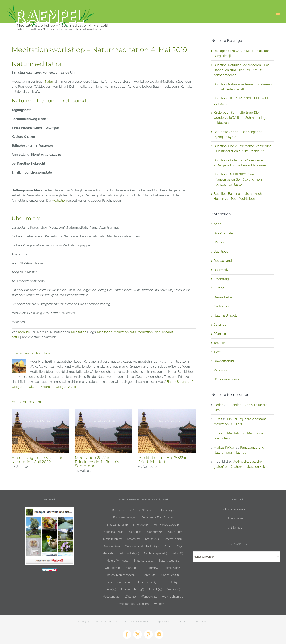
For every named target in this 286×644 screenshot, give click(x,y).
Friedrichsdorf (113, 531)
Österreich (221, 324)
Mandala (112, 546)
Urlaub (155, 589)
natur (15, 337)
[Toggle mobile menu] (278, 15)
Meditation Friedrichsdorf (155, 332)
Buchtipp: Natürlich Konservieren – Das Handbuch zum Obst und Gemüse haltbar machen (241, 70)
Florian (218, 405)
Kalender (175, 531)
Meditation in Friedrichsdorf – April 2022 (40, 459)
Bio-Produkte (223, 233)
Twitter (32, 387)
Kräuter (152, 539)
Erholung (141, 524)
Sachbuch (170, 575)
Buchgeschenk (124, 517)
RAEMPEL (112, 621)
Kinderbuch (112, 539)
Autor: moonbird (236, 509)
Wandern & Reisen (227, 379)
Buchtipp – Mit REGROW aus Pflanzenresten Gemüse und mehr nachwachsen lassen (238, 179)
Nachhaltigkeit (155, 553)
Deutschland (223, 261)
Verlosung (221, 370)
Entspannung (117, 524)
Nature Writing (118, 560)
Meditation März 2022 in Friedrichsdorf (161, 459)
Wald (130, 596)
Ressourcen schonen (122, 575)
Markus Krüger (224, 447)
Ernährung (221, 279)
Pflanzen (220, 334)
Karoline (24, 332)
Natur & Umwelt (225, 315)
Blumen (167, 510)
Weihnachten (172, 596)
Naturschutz (144, 560)
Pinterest (46, 387)
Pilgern (152, 567)
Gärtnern (155, 531)
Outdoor (112, 567)
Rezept (149, 575)
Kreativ (133, 539)
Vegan (173, 589)
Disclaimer (201, 621)
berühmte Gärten (141, 510)
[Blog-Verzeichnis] (49, 571)
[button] (15, 439)
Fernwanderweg (166, 524)
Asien (217, 224)
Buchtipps (221, 251)
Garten (135, 531)
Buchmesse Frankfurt (157, 517)
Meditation (59, 200)
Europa (219, 288)
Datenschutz (182, 621)
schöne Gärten (118, 582)
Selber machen (146, 582)
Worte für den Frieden (96, 443)
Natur (49, 81)
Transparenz (237, 518)
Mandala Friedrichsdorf (142, 546)
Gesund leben (223, 297)
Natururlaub (169, 560)
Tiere (217, 352)
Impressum (162, 621)
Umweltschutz (224, 361)
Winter (160, 603)
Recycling (172, 567)
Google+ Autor (66, 387)
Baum (118, 510)
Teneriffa (220, 343)
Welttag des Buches (134, 603)
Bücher (219, 242)
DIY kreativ (221, 270)
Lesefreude (173, 539)
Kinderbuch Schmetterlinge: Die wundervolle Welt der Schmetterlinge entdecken (240, 118)
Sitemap (236, 527)
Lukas (218, 419)
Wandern (149, 596)
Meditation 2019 (125, 332)
